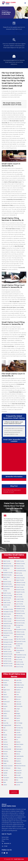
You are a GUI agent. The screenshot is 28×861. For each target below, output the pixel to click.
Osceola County (20, 634)
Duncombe (19, 706)
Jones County (19, 587)
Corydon (18, 737)
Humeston (19, 735)
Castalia (5, 773)
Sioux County (19, 666)
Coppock (18, 758)
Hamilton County (7, 663)
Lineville (18, 732)
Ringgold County (20, 657)
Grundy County (7, 658)
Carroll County (7, 597)
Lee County (19, 594)
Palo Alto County (20, 639)
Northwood (6, 701)
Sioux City (5, 723)
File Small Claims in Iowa (13, 228)
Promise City (19, 727)
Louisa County (20, 599)
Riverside (18, 751)
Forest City (19, 682)
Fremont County (7, 654)
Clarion (5, 694)
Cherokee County (8, 609)
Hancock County (7, 665)
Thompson (6, 777)
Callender (18, 704)
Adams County (7, 563)
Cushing (5, 746)
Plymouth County (20, 641)
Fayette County (7, 646)
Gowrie (18, 720)
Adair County (6, 561)
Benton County (7, 575)
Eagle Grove (6, 689)
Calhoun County (7, 595)
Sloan (4, 720)
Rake (4, 782)
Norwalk (18, 775)
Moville (5, 735)
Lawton (5, 739)
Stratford (18, 689)
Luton (4, 737)
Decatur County (7, 630)
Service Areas (5, 837)
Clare (17, 694)
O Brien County (20, 632)
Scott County (19, 662)
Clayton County (7, 618)
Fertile (5, 716)
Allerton (18, 742)
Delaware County (8, 633)
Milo (17, 780)
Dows (4, 692)
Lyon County (19, 604)
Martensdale (19, 782)
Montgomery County (19, 626)
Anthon (5, 754)
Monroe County (20, 623)
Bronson (5, 751)
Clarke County (7, 614)
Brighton (18, 761)
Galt (4, 687)
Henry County (19, 566)
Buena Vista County (6, 589)
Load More (14, 792)
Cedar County (7, 602)
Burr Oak (5, 756)
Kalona (18, 754)
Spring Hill (18, 770)
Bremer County (7, 584)
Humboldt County (21, 570)
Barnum (18, 699)
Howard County (20, 568)
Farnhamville (19, 687)
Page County (19, 636)
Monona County (20, 620)
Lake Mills (18, 680)
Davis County (6, 628)
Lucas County (19, 601)
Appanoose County (6, 569)
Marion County (20, 611)
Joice (4, 708)
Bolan (4, 699)
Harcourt (18, 701)
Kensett (5, 706)
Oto (4, 732)
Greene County (7, 656)
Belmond (5, 697)
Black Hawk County (6, 578)
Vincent (18, 692)
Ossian (5, 763)
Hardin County (20, 561)
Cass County (6, 600)
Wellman (18, 746)
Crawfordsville (19, 756)
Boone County (7, 581)
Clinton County (7, 621)
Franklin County (7, 651)
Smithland (6, 718)
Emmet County (7, 644)
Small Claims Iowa (19, 859)
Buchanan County (8, 586)
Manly (4, 704)
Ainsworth (18, 763)
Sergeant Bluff (7, 725)
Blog (3, 841)
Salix (4, 727)
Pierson (5, 730)
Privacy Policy (5, 839)
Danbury (5, 744)
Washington (19, 749)
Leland (5, 784)
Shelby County (20, 664)
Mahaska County (20, 608)
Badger (18, 713)
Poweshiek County (21, 654)
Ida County (19, 573)
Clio (17, 739)
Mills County (19, 615)
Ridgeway (5, 761)
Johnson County (20, 585)
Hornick (5, 742)
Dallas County (7, 626)
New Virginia (19, 777)
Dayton (18, 718)
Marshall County (20, 613)
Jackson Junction (8, 765)
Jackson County (20, 577)
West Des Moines (20, 765)
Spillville (5, 758)
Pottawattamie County (20, 651)
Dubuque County (8, 642)
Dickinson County (8, 639)
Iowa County (19, 575)
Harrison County (20, 563)
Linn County (19, 596)
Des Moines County (6, 636)
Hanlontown (6, 711)
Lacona (18, 784)
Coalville (18, 716)
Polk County (19, 648)
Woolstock (6, 680)
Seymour (18, 725)
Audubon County (7, 572)
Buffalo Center (20, 685)
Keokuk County (20, 589)
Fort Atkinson (6, 768)
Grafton (5, 713)
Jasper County (20, 580)
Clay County (6, 616)
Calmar (5, 775)
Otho (17, 711)
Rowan (5, 682)
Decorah (5, 770)
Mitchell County (20, 618)
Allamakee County (8, 566)
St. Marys (18, 768)
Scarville (5, 780)
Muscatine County (21, 629)
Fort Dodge (19, 723)
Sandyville (18, 773)
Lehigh (18, 708)
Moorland (18, 697)
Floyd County (6, 649)
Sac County (19, 659)
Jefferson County (20, 582)
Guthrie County (7, 661)
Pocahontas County (19, 644)
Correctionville (7, 749)
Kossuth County (20, 592)
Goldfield (5, 685)
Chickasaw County (8, 611)
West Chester (19, 744)
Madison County (20, 606)
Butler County (7, 593)
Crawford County (7, 623)
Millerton (18, 730)
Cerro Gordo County (6, 606)
